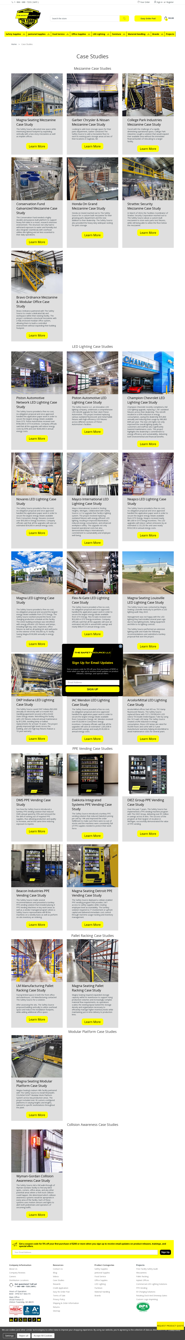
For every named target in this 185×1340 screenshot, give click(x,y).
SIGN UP (92, 689)
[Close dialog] (120, 646)
